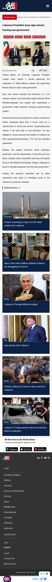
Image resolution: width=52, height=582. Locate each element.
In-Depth (8, 517)
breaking (19, 37)
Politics (7, 480)
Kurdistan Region (12, 475)
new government (39, 37)
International (8, 37)
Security (8, 485)
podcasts (8, 528)
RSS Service (9, 564)
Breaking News (9, 17)
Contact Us (9, 558)
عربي (6, 542)
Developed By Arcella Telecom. (26, 572)
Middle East (9, 507)
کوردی (6, 553)
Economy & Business (14, 491)
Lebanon (27, 37)
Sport (6, 501)
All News (8, 523)
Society (7, 496)
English (7, 547)
